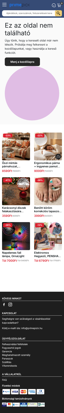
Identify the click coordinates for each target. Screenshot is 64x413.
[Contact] (53, 5)
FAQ (4, 379)
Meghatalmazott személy (16, 354)
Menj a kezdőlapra (22, 61)
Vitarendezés (9, 365)
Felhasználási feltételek (15, 344)
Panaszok (7, 358)
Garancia (7, 351)
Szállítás (6, 362)
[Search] (58, 13)
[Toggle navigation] (4, 4)
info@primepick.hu (31, 328)
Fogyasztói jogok (11, 347)
